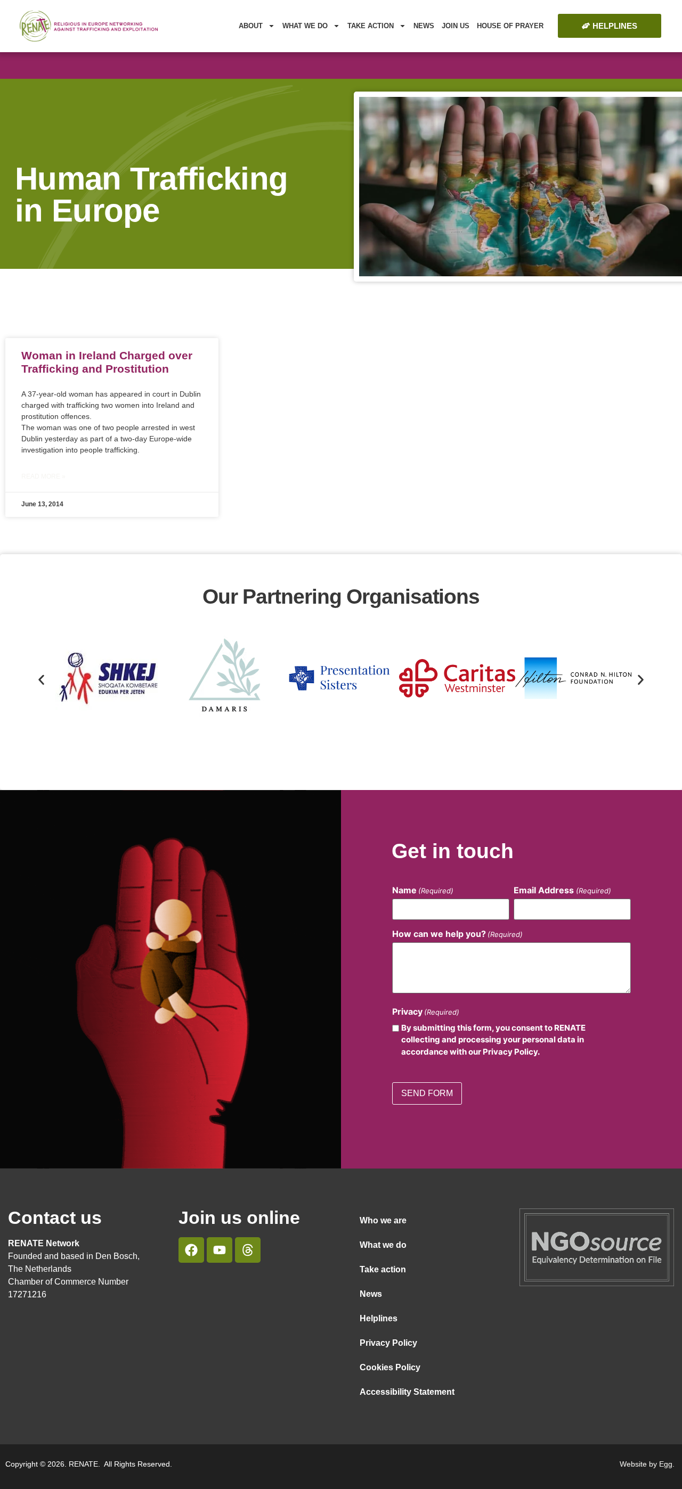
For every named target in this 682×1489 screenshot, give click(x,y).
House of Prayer (510, 26)
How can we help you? (457, 933)
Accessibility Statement (407, 1391)
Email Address (562, 890)
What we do (305, 26)
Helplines (378, 1318)
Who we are (383, 1220)
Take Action (370, 26)
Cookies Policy (390, 1367)
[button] (41, 679)
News (423, 26)
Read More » (43, 476)
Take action (383, 1269)
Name (422, 890)
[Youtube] (219, 1250)
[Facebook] (191, 1250)
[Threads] (248, 1250)
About (251, 26)
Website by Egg (646, 1464)
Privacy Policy (388, 1342)
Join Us (455, 26)
